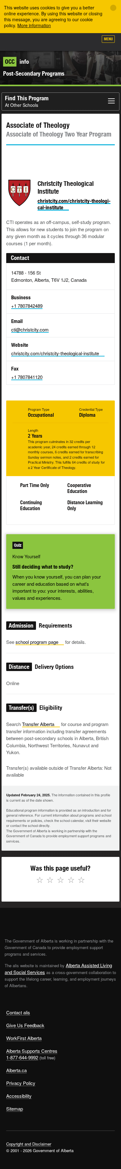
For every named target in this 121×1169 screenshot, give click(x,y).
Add (60, 41)
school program (37, 642)
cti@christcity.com (30, 329)
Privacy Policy (20, 1083)
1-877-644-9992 (22, 1057)
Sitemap (14, 1108)
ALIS (38, 42)
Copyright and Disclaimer (28, 1144)
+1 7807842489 (27, 305)
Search (90, 41)
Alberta (16, 41)
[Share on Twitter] (10, 156)
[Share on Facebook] (28, 156)
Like (75, 41)
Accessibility (19, 1095)
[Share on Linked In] (46, 156)
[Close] (113, 8)
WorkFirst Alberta (24, 1038)
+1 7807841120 (27, 377)
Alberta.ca (16, 1070)
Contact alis (18, 1012)
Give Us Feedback (25, 1025)
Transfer (38, 724)
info (17, 61)
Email (63, 156)
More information (34, 25)
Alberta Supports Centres (31, 1050)
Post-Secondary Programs (33, 73)
